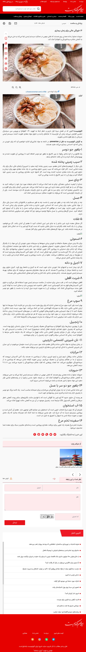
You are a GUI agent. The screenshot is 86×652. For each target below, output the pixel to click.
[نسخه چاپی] (4, 23)
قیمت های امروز (58, 633)
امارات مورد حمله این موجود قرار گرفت (66, 581)
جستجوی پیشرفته (55, 2)
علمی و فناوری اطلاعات (39, 16)
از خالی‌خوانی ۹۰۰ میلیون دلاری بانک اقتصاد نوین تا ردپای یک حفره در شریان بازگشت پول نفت (48, 556)
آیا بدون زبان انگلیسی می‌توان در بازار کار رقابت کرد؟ (62, 563)
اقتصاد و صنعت (62, 16)
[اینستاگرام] (39, 639)
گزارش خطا (6, 479)
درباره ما (81, 2)
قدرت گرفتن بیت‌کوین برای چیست (68, 600)
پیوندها (65, 2)
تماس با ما (73, 2)
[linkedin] (42, 434)
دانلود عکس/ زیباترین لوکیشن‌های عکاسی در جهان (68, 467)
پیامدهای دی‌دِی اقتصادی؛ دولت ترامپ (66, 612)
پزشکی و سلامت (18, 16)
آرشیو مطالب (43, 2)
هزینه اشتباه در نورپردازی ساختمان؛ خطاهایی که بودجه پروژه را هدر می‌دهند (54, 544)
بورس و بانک (71, 16)
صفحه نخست (79, 16)
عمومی (64, 23)
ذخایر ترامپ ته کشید (72, 575)
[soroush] (38, 434)
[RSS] (32, 639)
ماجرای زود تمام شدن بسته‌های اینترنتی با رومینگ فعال (61, 550)
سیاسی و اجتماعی (51, 16)
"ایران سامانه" (38, 651)
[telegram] (56, 434)
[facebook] (34, 434)
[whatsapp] (46, 434)
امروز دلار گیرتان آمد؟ (72, 593)
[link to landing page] (74, 9)
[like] (54, 479)
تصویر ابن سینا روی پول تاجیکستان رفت (65, 587)
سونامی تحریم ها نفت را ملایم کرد (68, 606)
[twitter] (50, 434)
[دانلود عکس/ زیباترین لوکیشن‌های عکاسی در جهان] (71, 457)
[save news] (9, 23)
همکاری (25, 633)
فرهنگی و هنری (28, 16)
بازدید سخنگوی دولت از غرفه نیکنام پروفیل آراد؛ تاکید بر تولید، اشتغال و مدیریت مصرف (50, 569)
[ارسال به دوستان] (15, 23)
